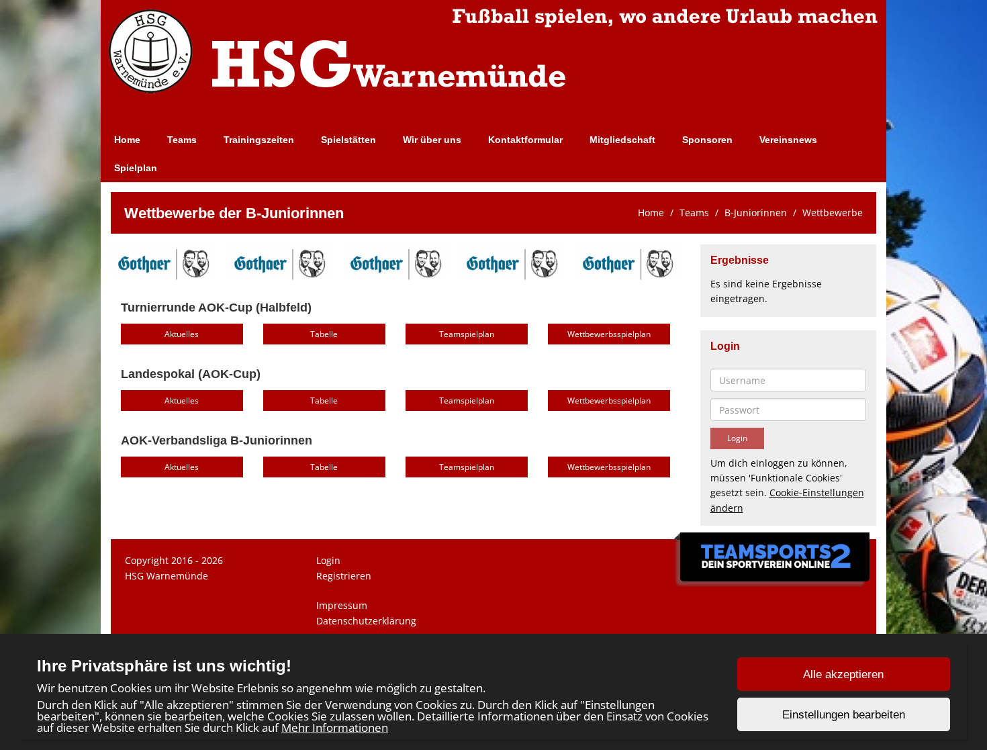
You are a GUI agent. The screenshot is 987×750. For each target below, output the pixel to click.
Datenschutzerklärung (366, 620)
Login (328, 560)
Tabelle (324, 334)
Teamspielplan (466, 334)
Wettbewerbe (832, 212)
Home (127, 139)
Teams (182, 139)
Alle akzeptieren (843, 674)
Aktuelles (181, 334)
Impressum (341, 605)
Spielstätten (348, 139)
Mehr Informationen (334, 727)
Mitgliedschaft (622, 139)
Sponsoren (707, 139)
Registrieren (343, 575)
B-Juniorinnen (755, 212)
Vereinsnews (788, 139)
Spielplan (135, 167)
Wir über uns (432, 139)
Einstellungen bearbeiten (843, 714)
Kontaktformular (525, 139)
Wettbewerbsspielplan (609, 334)
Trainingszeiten (259, 139)
